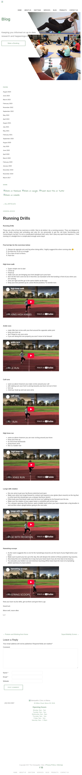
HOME (20, 10)
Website (6, 681)
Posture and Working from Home (15, 634)
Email (5, 677)
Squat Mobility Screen (70, 634)
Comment (6, 647)
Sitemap (60, 765)
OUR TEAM (37, 10)
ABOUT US (27, 10)
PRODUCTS (63, 10)
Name (5, 673)
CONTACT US (74, 10)
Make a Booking (13, 43)
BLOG (55, 10)
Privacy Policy (51, 765)
